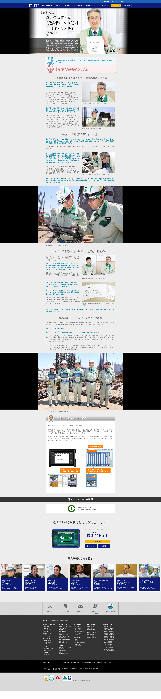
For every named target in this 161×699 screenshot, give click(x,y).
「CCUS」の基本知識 (108, 647)
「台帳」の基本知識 (107, 629)
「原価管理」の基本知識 (108, 638)
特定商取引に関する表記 (87, 662)
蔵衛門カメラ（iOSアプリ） (65, 626)
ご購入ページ (97, 541)
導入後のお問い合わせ (80, 642)
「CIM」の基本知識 (107, 644)
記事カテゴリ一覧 (107, 626)
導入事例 (77, 626)
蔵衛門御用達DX (63, 649)
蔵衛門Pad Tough (63, 638)
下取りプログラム (79, 645)
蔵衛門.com (46, 662)
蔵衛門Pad (61, 633)
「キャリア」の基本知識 (108, 650)
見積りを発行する (48, 640)
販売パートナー (78, 634)
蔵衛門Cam (46, 654)
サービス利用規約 (98, 662)
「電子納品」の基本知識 (108, 631)
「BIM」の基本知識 (107, 642)
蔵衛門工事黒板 (90, 626)
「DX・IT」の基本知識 (108, 649)
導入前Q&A (77, 629)
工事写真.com (66, 662)
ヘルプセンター (78, 639)
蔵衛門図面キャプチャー (64, 653)
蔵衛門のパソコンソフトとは (65, 647)
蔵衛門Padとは (62, 628)
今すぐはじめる (47, 629)
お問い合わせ (127, 5)
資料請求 (103, 546)
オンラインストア (126, 1)
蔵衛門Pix (61, 641)
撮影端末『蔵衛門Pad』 (112, 1)
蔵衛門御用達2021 (91, 629)
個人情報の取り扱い (75, 662)
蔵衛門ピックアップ (91, 637)
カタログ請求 (50, 611)
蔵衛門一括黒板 (62, 650)
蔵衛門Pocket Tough (63, 634)
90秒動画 (63, 284)
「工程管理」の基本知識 (108, 633)
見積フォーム (90, 546)
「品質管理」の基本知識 (108, 634)
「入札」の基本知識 (107, 641)
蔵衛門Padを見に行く (95, 612)
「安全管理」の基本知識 (108, 636)
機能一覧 (46, 628)
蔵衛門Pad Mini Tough (64, 636)
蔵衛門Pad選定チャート (64, 639)
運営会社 (115, 662)
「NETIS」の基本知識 (108, 646)
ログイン (106, 5)
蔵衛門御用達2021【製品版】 (94, 634)
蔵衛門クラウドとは (48, 648)
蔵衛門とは (46, 626)
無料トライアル (115, 5)
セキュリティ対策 (107, 662)
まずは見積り (65, 611)
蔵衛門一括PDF (62, 652)
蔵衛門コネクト (90, 636)
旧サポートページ (79, 641)
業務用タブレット (63, 642)
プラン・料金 (47, 636)
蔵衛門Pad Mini (62, 631)
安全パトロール (47, 650)
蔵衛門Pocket (62, 629)
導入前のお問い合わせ (80, 631)
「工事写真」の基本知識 (108, 628)
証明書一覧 (77, 644)
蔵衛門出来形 (90, 628)
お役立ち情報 (78, 628)
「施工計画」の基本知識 (108, 639)
